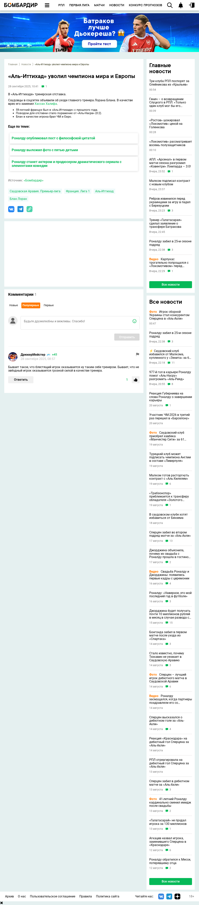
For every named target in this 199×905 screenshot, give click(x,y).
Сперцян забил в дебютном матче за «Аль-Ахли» (169, 782)
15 (171, 622)
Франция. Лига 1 (78, 191)
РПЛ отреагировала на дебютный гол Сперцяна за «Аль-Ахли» (169, 763)
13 (171, 540)
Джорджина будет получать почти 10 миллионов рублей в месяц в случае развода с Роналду (169, 614)
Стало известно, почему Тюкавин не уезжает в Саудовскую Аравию (166, 657)
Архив (9, 896)
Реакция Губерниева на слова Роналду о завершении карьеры (170, 397)
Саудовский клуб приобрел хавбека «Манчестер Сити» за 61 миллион (166, 436)
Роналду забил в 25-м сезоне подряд (170, 243)
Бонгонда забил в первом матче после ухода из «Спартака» (168, 635)
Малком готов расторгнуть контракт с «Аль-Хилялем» (169, 477)
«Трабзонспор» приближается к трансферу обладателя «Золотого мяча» (169, 497)
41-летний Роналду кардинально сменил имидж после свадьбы (170, 802)
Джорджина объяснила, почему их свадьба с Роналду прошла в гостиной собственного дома (169, 554)
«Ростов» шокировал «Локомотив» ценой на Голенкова (165, 124)
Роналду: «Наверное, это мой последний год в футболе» (170, 594)
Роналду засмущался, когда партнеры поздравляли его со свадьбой (170, 699)
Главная (12, 64)
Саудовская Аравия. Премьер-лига (35, 191)
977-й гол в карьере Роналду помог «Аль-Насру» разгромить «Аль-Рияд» (170, 375)
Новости (26, 64)
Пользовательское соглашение (52, 896)
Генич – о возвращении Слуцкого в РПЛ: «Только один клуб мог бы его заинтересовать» (167, 102)
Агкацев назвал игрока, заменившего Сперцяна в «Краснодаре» (167, 842)
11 (173, 362)
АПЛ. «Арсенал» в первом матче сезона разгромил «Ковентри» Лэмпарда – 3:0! (170, 163)
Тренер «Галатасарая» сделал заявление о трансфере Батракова (165, 223)
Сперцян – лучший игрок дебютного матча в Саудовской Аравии (168, 678)
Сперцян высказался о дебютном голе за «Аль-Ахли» (166, 721)
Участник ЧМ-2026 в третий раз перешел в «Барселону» (169, 416)
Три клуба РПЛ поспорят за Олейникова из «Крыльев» (169, 82)
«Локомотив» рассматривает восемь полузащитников (170, 143)
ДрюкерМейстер (33, 354)
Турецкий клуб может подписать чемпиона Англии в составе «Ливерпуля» (170, 457)
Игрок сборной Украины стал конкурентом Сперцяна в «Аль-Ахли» (169, 315)
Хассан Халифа (46, 104)
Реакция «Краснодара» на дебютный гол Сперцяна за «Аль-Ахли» (169, 742)
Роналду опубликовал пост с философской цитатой (53, 138)
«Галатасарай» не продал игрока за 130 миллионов (168, 822)
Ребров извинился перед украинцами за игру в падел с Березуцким (169, 202)
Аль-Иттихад (104, 191)
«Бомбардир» (34, 180)
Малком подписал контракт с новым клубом (169, 182)
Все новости (171, 284)
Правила (85, 896)
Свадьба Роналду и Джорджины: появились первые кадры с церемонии (169, 575)
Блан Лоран (18, 199)
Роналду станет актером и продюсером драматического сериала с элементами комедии (66, 164)
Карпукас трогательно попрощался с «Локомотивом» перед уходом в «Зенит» (169, 262)
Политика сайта (107, 896)
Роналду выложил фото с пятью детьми (45, 150)
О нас (22, 896)
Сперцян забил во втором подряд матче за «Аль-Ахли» (170, 534)
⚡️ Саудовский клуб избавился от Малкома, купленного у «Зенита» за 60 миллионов (170, 354)
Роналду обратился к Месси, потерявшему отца (170, 861)
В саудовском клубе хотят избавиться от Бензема (168, 516)
